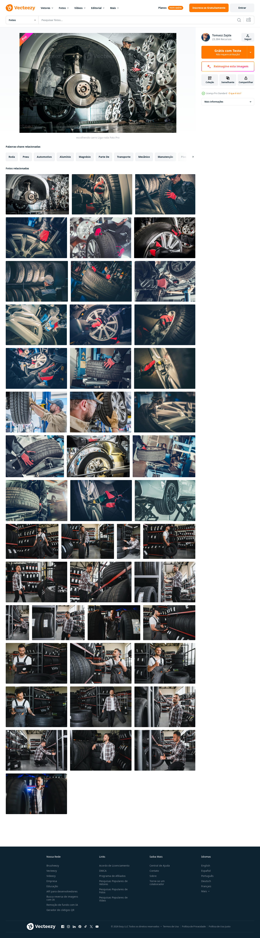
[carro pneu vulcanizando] (101, 281)
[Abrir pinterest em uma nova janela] (79, 926)
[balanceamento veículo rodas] (164, 237)
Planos (162, 7)
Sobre (153, 876)
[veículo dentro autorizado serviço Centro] (165, 500)
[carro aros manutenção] (101, 500)
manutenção (165, 156)
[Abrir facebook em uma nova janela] (62, 926)
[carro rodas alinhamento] (35, 456)
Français (206, 886)
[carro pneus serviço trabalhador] (37, 281)
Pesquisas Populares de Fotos (113, 891)
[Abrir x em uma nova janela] (91, 926)
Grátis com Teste (227, 52)
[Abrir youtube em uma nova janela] (97, 926)
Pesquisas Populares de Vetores (113, 882)
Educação (52, 886)
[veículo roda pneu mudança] (164, 368)
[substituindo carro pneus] (100, 237)
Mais (113, 8)
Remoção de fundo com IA (62, 904)
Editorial (96, 8)
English (205, 865)
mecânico (144, 156)
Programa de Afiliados (112, 876)
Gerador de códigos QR (60, 910)
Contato (154, 870)
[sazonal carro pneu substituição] (165, 281)
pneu (26, 156)
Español (206, 870)
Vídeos (78, 8)
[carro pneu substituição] (164, 412)
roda (12, 156)
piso (183, 156)
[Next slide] (190, 157)
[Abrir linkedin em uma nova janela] (74, 926)
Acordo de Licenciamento (114, 865)
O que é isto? (235, 93)
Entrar (242, 7)
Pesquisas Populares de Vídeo (113, 899)
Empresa (51, 881)
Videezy (51, 876)
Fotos (62, 8)
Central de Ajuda (160, 865)
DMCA (103, 870)
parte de (104, 156)
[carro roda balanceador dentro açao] (98, 456)
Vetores (45, 8)
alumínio (65, 156)
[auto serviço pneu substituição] (165, 194)
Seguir (247, 39)
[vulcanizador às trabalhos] (36, 368)
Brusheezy (52, 865)
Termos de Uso (171, 926)
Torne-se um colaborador (157, 882)
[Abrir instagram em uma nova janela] (68, 926)
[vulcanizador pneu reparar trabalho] (164, 324)
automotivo (44, 156)
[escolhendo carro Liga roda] (37, 194)
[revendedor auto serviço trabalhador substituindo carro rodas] (36, 412)
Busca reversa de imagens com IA (62, 898)
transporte (123, 156)
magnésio (85, 156)
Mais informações (213, 101)
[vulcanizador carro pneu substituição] (36, 237)
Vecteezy (51, 870)
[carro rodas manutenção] (164, 456)
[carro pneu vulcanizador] (101, 324)
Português (207, 876)
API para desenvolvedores (62, 891)
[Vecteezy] (20, 7)
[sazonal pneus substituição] (102, 194)
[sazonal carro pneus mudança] (100, 368)
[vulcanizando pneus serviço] (36, 324)
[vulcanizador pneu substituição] (36, 500)
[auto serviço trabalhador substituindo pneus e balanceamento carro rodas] (100, 412)
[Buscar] (239, 20)
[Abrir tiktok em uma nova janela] (85, 926)
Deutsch (206, 881)
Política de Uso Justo (220, 926)
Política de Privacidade (194, 926)
